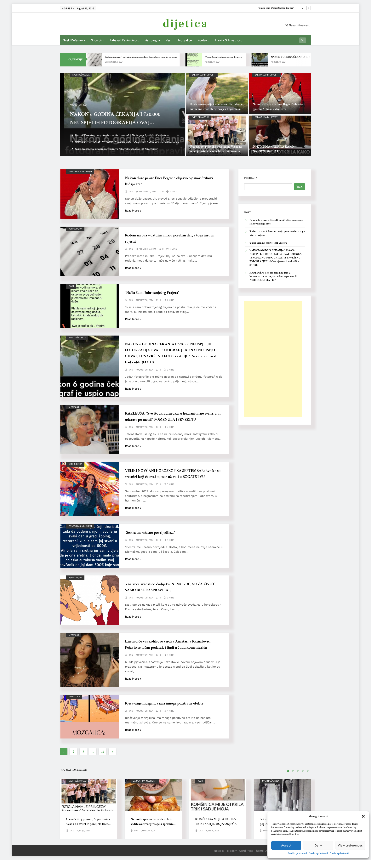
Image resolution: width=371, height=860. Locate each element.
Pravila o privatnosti (297, 853)
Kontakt (203, 40)
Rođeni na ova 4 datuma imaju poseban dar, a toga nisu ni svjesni (112, 57)
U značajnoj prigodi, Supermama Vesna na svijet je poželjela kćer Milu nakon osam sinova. (216, 151)
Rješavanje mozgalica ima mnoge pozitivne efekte (164, 703)
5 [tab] (308, 771)
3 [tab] (298, 771)
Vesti (169, 40)
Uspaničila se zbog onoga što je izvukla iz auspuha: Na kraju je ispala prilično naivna (118, 135)
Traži (299, 187)
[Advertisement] (273, 359)
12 (102, 752)
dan (130, 191)
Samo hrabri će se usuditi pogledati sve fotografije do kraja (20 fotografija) (112, 149)
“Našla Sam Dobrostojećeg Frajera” (195, 57)
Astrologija (152, 40)
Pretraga (250, 178)
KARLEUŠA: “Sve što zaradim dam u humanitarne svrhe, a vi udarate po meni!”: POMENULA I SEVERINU (273, 276)
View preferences (350, 845)
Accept (286, 845)
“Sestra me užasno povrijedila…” (150, 532)
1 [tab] (288, 771)
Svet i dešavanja (74, 40)
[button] (363, 816)
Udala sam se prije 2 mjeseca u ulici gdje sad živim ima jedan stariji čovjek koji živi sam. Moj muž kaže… (216, 109)
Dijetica (185, 23)
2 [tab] (293, 771)
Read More (132, 210)
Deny (318, 845)
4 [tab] (303, 771)
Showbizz (97, 40)
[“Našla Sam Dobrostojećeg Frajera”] (164, 59)
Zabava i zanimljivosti (125, 40)
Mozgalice (185, 40)
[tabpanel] (88, 809)
